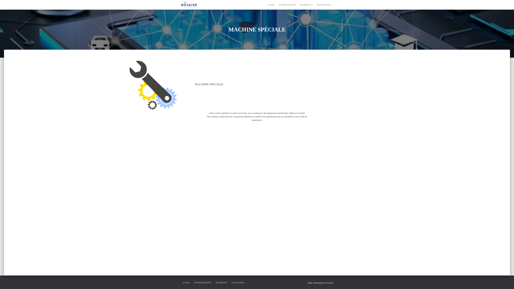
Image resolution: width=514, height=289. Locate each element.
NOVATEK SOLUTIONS (287, 5)
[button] (312, 5)
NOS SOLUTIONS (323, 5)
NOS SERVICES (305, 5)
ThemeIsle (329, 283)
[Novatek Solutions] (189, 4)
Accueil (271, 5)
